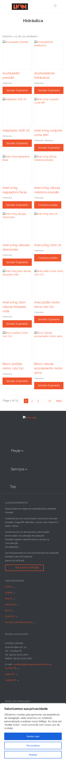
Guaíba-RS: (11, 680)
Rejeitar (33, 754)
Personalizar (33, 745)
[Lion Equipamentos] (31, 6)
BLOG (8, 610)
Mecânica (49, 140)
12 (49, 401)
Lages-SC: (10, 674)
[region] (33, 732)
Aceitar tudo (33, 736)
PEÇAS (8, 598)
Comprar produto (48, 205)
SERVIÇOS (10, 604)
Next (59, 401)
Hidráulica (7, 83)
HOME (8, 586)
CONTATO (10, 616)
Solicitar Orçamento (17, 90)
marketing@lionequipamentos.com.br (32, 664)
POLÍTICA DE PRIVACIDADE (19, 622)
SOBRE (9, 592)
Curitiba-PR (11, 668)
